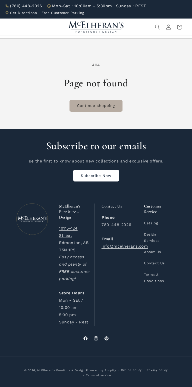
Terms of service (98, 375)
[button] (10, 27)
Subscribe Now (96, 175)
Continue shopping (96, 105)
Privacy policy (157, 370)
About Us (152, 252)
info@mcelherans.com (125, 246)
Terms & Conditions (154, 278)
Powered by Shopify (101, 370)
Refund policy (131, 370)
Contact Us (154, 263)
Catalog (151, 223)
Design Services (152, 237)
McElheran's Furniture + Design (61, 370)
